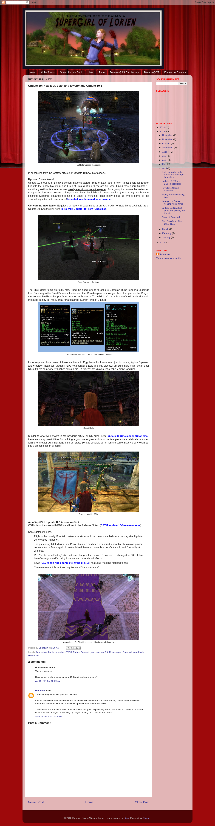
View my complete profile (168, 258)
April (164, 168)
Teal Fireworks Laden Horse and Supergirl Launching (173, 174)
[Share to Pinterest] (79, 648)
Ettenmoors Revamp (175, 72)
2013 (162, 131)
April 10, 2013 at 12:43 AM (48, 716)
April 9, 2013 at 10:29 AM (47, 681)
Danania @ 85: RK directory (124, 72)
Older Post (142, 802)
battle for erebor (56, 652)
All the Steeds (47, 72)
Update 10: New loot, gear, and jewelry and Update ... (173, 210)
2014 (162, 127)
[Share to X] (73, 648)
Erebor (76, 652)
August (166, 152)
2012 (162, 242)
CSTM (68, 652)
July (164, 156)
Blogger (146, 818)
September (168, 147)
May (164, 164)
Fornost (85, 652)
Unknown (40, 690)
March (165, 229)
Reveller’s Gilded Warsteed (170, 189)
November (167, 139)
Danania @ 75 (151, 72)
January (166, 237)
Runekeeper (115, 652)
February (167, 233)
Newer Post (36, 802)
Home (32, 72)
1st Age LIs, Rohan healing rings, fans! (172, 202)
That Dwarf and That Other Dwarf (172, 222)
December (167, 135)
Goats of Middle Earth (71, 72)
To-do (102, 72)
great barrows (97, 652)
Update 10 (33, 656)
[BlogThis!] (70, 648)
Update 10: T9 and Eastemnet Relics (171, 182)
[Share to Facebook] (76, 648)
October (166, 143)
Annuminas (41, 652)
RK (106, 652)
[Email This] (67, 648)
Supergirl (127, 652)
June (165, 160)
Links (90, 72)
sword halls (138, 652)
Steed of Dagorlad (171, 217)
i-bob (126, 818)
